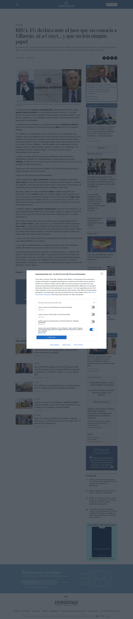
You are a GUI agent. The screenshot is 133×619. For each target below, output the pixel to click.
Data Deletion (54, 345)
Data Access (66, 345)
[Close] (102, 274)
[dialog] (66, 309)
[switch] (92, 307)
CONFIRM (51, 337)
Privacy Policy (78, 345)
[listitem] (66, 303)
